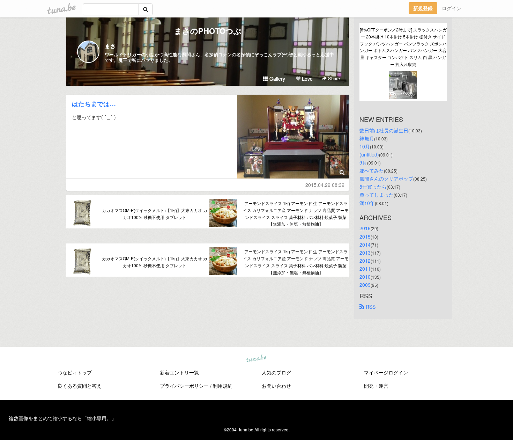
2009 (365, 284)
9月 (363, 162)
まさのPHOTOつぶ (207, 30)
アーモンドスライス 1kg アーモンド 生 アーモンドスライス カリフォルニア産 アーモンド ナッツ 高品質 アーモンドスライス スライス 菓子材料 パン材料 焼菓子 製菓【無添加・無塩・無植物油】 (296, 213)
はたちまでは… (94, 103)
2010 (365, 276)
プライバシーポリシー (184, 385)
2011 (365, 268)
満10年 (367, 202)
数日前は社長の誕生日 (383, 130)
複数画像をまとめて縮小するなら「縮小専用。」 (62, 418)
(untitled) (369, 154)
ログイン (451, 8)
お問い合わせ (276, 385)
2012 (365, 260)
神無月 (366, 138)
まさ (110, 46)
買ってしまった (376, 194)
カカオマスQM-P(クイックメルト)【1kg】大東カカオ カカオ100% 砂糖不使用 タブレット (154, 213)
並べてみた (371, 170)
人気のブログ (276, 372)
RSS (370, 306)
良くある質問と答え (80, 385)
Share (333, 78)
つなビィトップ (75, 372)
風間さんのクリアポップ (386, 178)
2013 (365, 252)
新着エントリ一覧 (179, 372)
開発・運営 (376, 385)
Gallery (276, 78)
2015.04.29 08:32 (324, 184)
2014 (365, 244)
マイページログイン (386, 372)
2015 (365, 236)
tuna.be (256, 358)
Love (306, 78)
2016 (365, 228)
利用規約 (222, 385)
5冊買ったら (373, 186)
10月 (364, 146)
